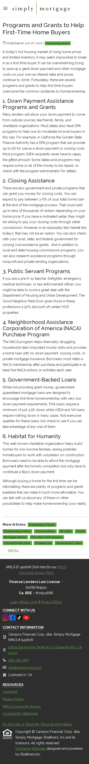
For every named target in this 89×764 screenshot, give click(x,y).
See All (13, 550)
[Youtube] (26, 617)
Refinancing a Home (17, 531)
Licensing (10, 692)
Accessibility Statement (20, 713)
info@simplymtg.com (25, 668)
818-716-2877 (18, 660)
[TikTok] (19, 617)
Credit (80, 531)
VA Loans (66, 531)
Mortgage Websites (31, 748)
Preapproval (43, 543)
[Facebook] (12, 617)
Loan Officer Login (24, 602)
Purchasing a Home (57, 43)
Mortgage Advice (15, 537)
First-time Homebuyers (46, 537)
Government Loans (69, 543)
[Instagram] (6, 617)
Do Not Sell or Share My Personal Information (37, 724)
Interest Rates (45, 531)
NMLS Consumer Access (22, 706)
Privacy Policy (51, 602)
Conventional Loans (17, 543)
